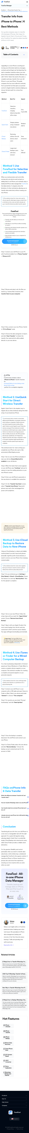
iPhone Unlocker (7, 1026)
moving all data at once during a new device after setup (14, 384)
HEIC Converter (8, 1061)
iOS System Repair (8, 1055)
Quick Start (5, 124)
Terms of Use (20, 1129)
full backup (17, 642)
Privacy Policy (10, 1129)
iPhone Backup (8, 1037)
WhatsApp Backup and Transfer (8, 1074)
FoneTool (7, 2)
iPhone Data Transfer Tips (14, 10)
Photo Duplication (8, 1067)
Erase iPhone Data (8, 1049)
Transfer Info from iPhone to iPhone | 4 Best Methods (14, 11)
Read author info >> (9, 945)
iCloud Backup (4, 137)
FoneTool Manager (6, 5)
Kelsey (7, 48)
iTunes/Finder (5, 151)
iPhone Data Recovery (8, 1043)
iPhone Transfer (7, 1031)
